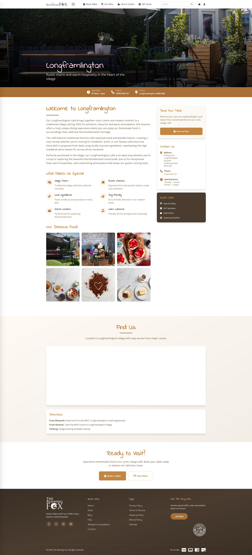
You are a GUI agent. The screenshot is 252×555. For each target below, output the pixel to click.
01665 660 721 (122, 93)
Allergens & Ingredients (99, 524)
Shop (90, 510)
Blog (90, 515)
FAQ (90, 519)
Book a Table (114, 475)
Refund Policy (135, 519)
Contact (92, 529)
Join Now (179, 516)
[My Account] (204, 4)
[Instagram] (56, 524)
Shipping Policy (136, 515)
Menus (91, 505)
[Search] (192, 4)
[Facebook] (48, 524)
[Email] (71, 524)
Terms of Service (137, 510)
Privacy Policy (135, 505)
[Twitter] (63, 524)
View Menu (142, 475)
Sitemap (133, 524)
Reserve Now (183, 131)
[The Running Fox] (56, 4)
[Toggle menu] (73, 4)
